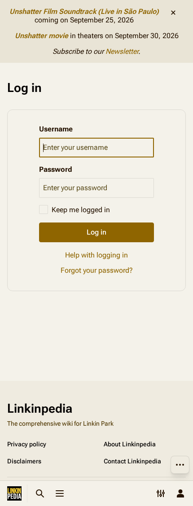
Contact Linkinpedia (132, 461)
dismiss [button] (173, 12)
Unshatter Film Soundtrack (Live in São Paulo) (84, 11)
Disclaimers (24, 461)
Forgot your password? (97, 270)
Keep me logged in (81, 209)
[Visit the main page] (14, 493)
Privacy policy (26, 444)
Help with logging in (96, 255)
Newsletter (121, 51)
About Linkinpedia (130, 444)
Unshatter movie (41, 35)
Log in (96, 232)
